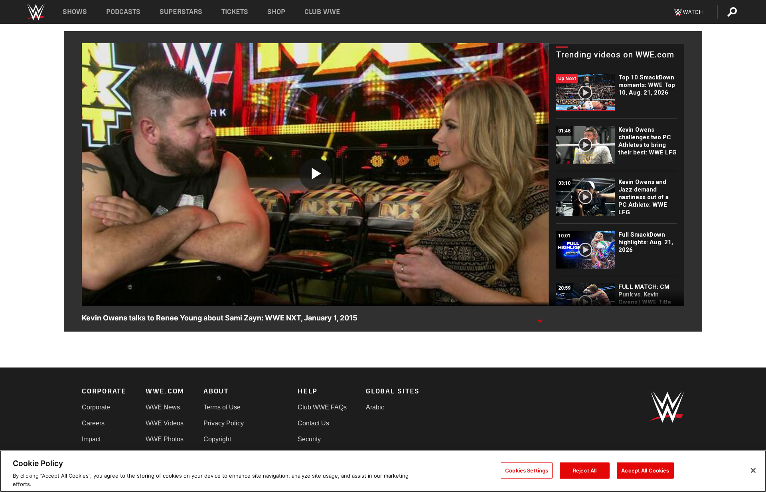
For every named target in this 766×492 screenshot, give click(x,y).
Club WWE (322, 12)
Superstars (181, 12)
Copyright (217, 439)
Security (309, 439)
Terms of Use (222, 407)
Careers (93, 423)
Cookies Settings (526, 470)
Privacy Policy (223, 423)
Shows (75, 12)
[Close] (753, 470)
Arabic (375, 407)
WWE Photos (165, 439)
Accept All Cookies (645, 470)
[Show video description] (540, 318)
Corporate (96, 407)
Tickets (234, 12)
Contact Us (313, 423)
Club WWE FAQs (322, 407)
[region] (383, 471)
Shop (276, 12)
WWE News (163, 407)
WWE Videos (165, 423)
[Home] (35, 12)
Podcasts (123, 12)
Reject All (584, 470)
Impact (91, 439)
